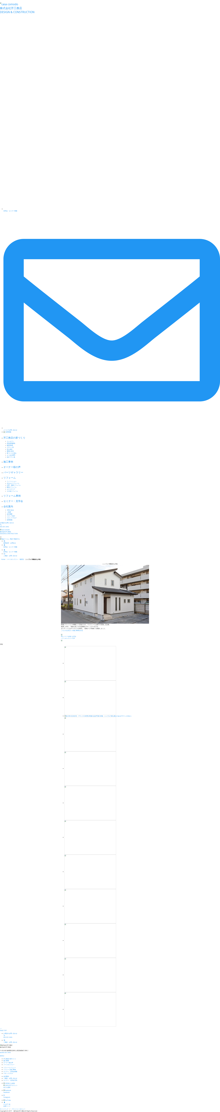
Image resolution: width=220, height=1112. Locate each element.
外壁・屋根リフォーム (14, 485)
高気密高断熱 (11, 443)
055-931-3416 (5, 1052)
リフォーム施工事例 (9, 1069)
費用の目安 (10, 451)
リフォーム (9, 477)
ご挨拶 (9, 512)
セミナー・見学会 (13, 501)
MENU (2, 1056)
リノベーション (11, 481)
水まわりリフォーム (13, 483)
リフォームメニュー (9, 1067)
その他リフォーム (12, 491)
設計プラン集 (11, 457)
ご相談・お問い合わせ (10, 1078)
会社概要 (9, 514)
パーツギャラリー (13, 472)
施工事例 (8, 461)
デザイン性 (10, 447)
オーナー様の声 (12, 467)
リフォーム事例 (12, 495)
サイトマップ (4, 1109)
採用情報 (9, 520)
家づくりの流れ (11, 453)
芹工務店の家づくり (14, 437)
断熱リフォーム (11, 487)
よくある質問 (11, 455)
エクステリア (11, 489)
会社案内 (8, 506)
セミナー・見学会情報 (10, 1071)
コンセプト (10, 441)
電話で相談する (15, 539)
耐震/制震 (10, 445)
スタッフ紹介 (11, 516)
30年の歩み (10, 510)
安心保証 (9, 449)
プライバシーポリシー (18, 1109)
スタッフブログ (11, 518)
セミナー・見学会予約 (10, 1080)
